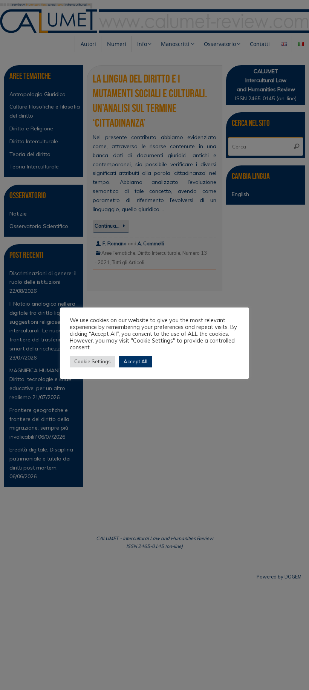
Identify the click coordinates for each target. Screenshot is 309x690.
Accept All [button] (135, 361)
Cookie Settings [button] (92, 361)
